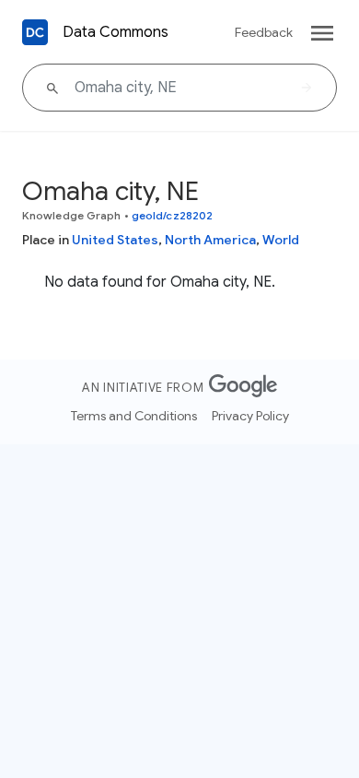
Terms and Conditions (134, 415)
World (280, 239)
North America (210, 239)
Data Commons (115, 32)
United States (115, 239)
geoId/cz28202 (172, 215)
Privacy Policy (250, 415)
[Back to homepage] (35, 32)
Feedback (264, 32)
